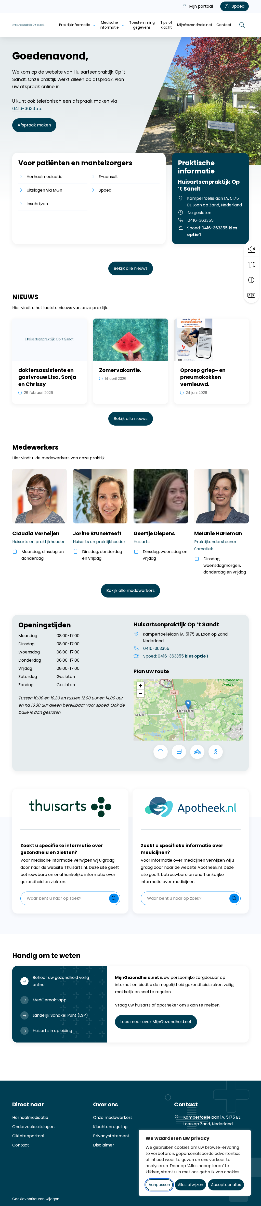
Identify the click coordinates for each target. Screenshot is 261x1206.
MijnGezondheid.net (194, 24)
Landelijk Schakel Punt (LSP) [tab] (60, 1015)
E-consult (108, 177)
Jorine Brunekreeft (97, 533)
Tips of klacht (166, 25)
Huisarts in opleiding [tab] (52, 1031)
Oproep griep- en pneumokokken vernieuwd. (203, 377)
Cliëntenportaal (28, 1136)
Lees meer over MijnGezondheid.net (158, 1021)
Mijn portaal (200, 6)
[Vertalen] (251, 295)
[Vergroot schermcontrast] (251, 280)
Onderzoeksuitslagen (33, 1127)
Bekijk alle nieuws (131, 268)
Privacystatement (111, 1136)
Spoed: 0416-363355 (212, 231)
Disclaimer (103, 1145)
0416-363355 (26, 109)
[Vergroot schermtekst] (251, 264)
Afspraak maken (34, 125)
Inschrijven (37, 204)
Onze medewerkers (113, 1117)
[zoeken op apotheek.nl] (234, 898)
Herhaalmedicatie (44, 177)
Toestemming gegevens (142, 25)
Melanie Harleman (218, 533)
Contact (223, 24)
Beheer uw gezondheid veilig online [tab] (61, 981)
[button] (251, 248)
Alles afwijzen (190, 1184)
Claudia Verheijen (35, 533)
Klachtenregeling (110, 1127)
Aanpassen (159, 1184)
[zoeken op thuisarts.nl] (114, 898)
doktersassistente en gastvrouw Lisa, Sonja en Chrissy (47, 377)
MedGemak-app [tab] (50, 1000)
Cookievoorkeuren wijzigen (35, 1198)
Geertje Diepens (154, 533)
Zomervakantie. (120, 370)
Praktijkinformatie (74, 24)
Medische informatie (109, 25)
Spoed (237, 6)
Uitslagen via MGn (44, 190)
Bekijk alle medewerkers (130, 590)
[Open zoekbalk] (242, 25)
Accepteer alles (226, 1184)
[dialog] (195, 1163)
